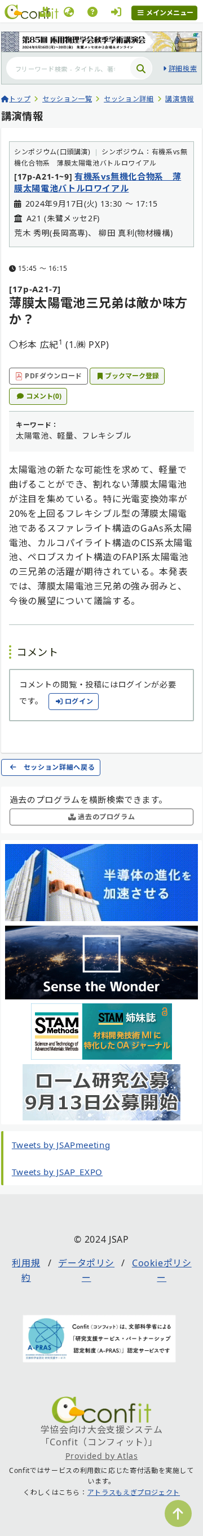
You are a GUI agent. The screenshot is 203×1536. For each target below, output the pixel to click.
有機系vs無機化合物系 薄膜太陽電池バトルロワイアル (97, 182)
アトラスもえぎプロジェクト (133, 1492)
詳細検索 (183, 68)
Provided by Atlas (101, 1455)
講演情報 (179, 99)
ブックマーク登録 (132, 376)
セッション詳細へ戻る (59, 767)
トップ (19, 99)
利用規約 (26, 1270)
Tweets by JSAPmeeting (61, 1144)
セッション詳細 (128, 99)
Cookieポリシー (162, 1270)
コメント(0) (43, 396)
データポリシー (86, 1270)
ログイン (79, 701)
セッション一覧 (67, 99)
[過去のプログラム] (45, 14)
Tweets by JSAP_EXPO (57, 1171)
